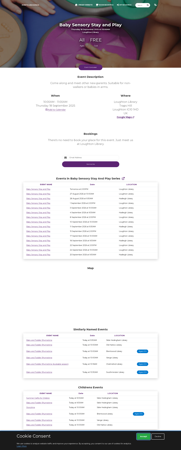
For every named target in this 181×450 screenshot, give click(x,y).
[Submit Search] (148, 5)
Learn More (22, 446)
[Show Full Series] (123, 178)
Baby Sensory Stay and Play (38, 189)
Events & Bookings (30, 5)
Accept (143, 436)
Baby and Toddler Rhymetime (39, 340)
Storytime (30, 407)
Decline (158, 436)
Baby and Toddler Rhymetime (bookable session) (47, 364)
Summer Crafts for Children (38, 398)
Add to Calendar (57, 109)
